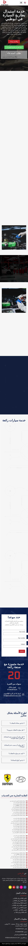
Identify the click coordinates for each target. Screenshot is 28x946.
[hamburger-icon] (21, 2)
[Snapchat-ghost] (10, 887)
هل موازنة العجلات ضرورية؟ (15, 730)
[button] (14, 723)
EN (25, 3)
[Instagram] (21, 887)
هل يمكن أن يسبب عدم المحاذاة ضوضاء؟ (14, 746)
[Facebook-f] (25, 887)
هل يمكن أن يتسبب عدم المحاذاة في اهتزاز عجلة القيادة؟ (14, 737)
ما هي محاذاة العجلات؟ (16, 723)
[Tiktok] (17, 887)
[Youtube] (13, 887)
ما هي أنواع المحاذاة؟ (17, 760)
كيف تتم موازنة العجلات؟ (16, 753)
